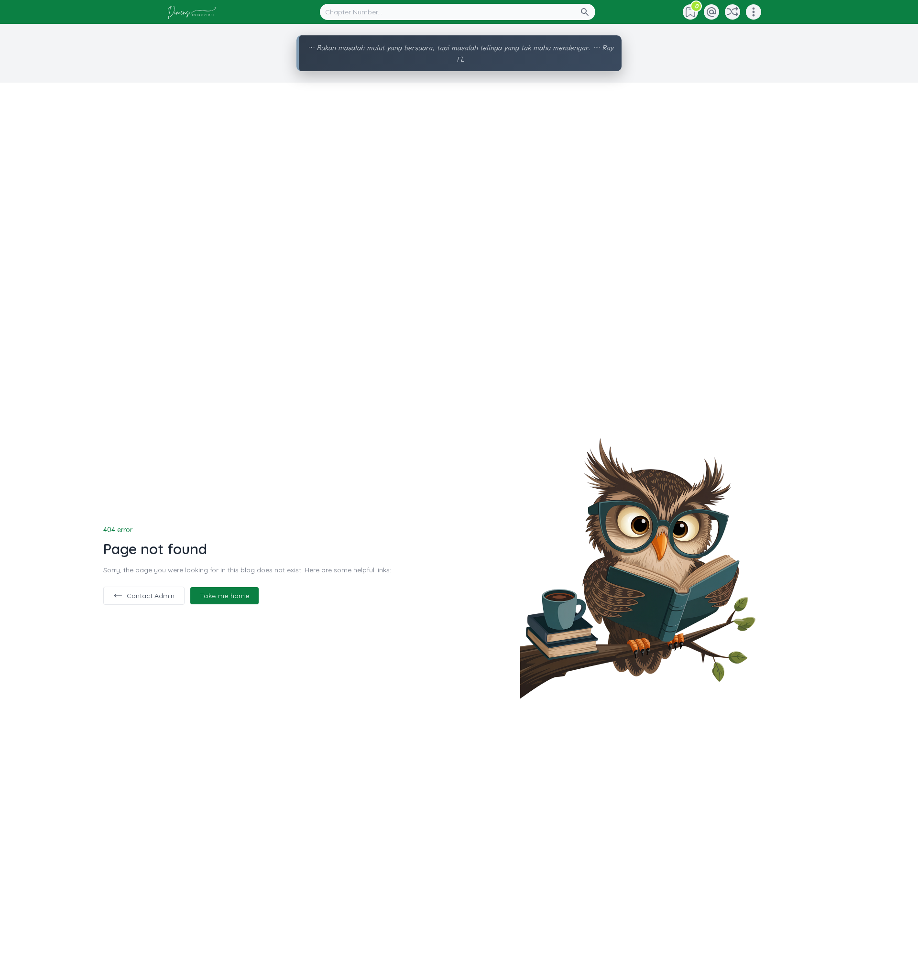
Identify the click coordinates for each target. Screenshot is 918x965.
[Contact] (711, 12)
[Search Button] (587, 12)
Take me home (224, 595)
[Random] (732, 12)
